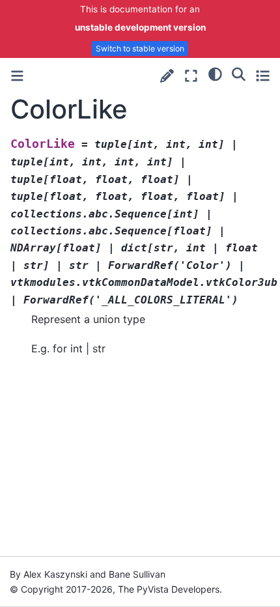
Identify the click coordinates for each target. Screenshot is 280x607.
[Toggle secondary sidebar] (263, 76)
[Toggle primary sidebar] (17, 75)
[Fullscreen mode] (191, 76)
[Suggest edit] (167, 76)
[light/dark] (215, 74)
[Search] (239, 74)
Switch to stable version (140, 48)
